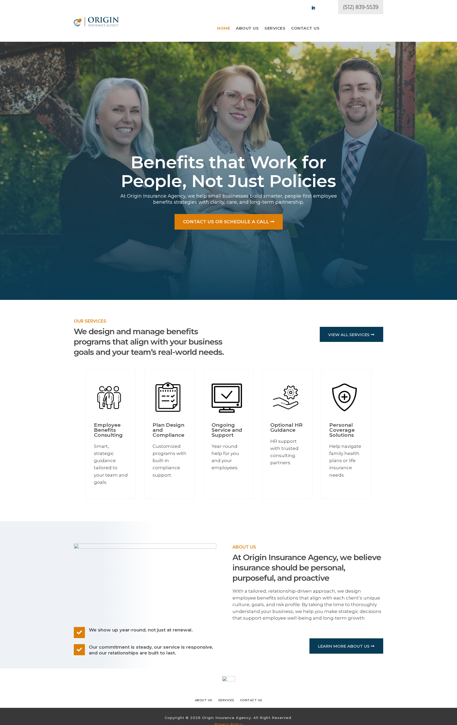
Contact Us (305, 28)
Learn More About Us (343, 646)
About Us (247, 28)
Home (223, 28)
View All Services (348, 334)
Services (274, 28)
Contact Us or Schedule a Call (226, 221)
